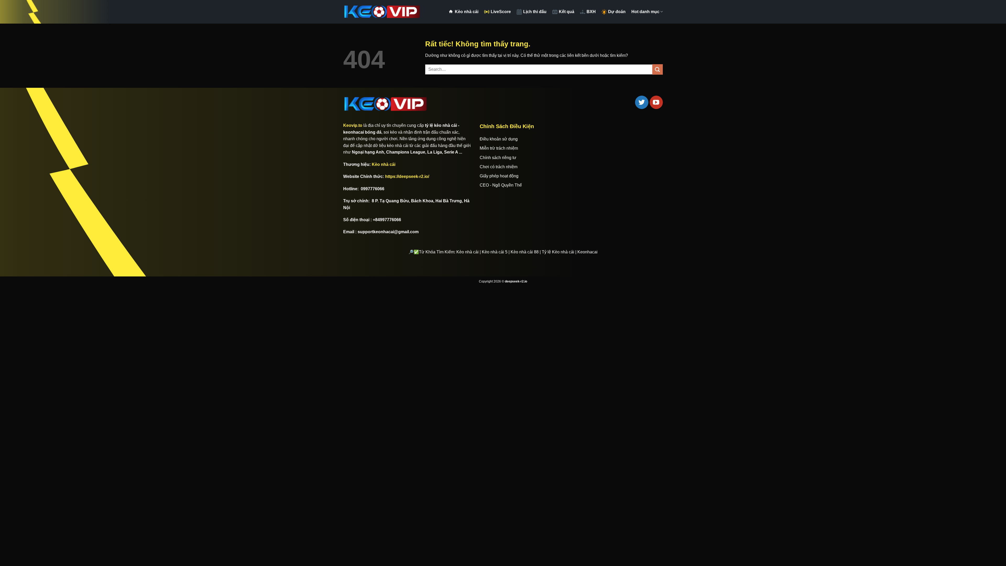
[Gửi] (657, 69)
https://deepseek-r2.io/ (407, 176)
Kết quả (566, 11)
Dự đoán (617, 11)
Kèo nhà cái (466, 11)
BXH (591, 11)
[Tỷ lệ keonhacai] (382, 11)
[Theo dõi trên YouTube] (656, 102)
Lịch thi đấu (534, 11)
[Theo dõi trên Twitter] (641, 102)
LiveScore (501, 11)
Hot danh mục (645, 11)
